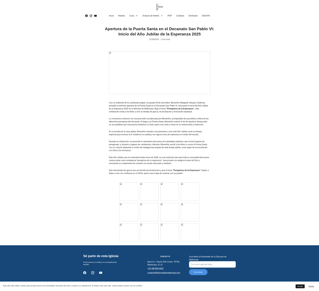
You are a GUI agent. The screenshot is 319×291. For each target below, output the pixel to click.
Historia (121, 16)
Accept (300, 286)
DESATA (206, 16)
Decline (311, 286)
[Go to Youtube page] (95, 16)
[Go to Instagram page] (92, 16)
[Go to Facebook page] (87, 16)
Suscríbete (198, 272)
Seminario (193, 16)
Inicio (111, 16)
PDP (170, 16)
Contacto (180, 16)
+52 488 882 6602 (155, 268)
